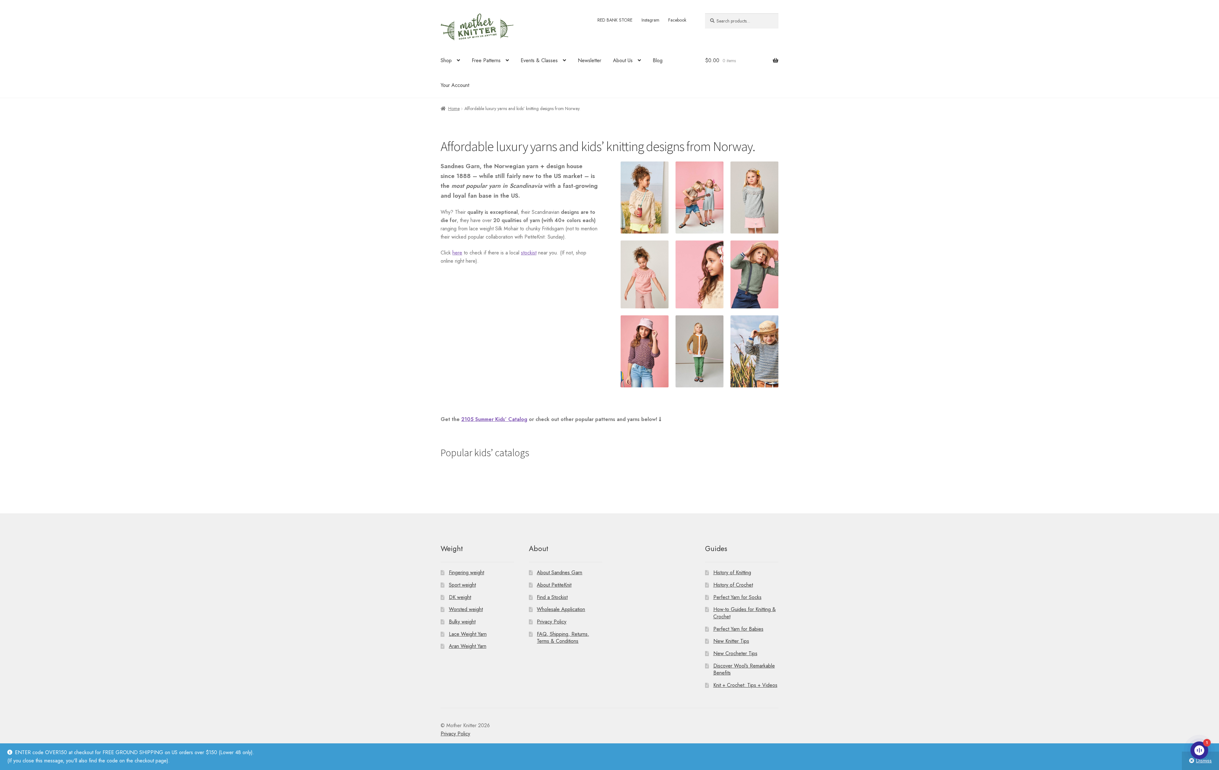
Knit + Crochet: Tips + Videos (745, 685)
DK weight (460, 597)
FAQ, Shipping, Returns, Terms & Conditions (563, 637)
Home (454, 108)
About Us (623, 60)
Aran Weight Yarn (467, 646)
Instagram (650, 20)
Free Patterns (486, 60)
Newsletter (589, 60)
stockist (528, 252)
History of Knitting (732, 572)
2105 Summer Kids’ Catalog (494, 419)
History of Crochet (733, 585)
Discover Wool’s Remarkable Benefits (744, 669)
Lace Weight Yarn (468, 634)
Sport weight (462, 585)
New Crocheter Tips (735, 653)
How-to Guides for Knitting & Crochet (744, 613)
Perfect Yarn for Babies (738, 629)
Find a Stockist (552, 597)
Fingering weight (466, 572)
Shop (446, 60)
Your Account (455, 85)
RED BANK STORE (614, 20)
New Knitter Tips (731, 641)
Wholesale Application (561, 609)
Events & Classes (539, 60)
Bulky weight (462, 621)
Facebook (677, 20)
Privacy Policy (551, 621)
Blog (658, 60)
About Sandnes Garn (559, 572)
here (457, 252)
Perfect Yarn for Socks (737, 597)
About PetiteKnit (554, 585)
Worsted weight (466, 609)
